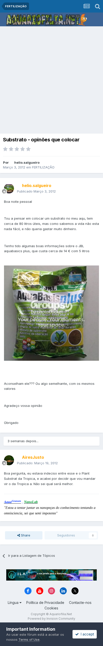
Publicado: (37, 463)
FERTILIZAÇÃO (43, 167)
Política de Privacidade (45, 602)
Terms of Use (29, 639)
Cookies (51, 608)
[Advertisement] (51, 80)
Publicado (36, 191)
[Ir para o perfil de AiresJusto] (9, 460)
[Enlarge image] (51, 313)
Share (25, 535)
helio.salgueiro (27, 162)
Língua (14, 602)
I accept (86, 634)
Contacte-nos (80, 602)
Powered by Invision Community (51, 618)
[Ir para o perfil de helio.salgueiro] (9, 188)
